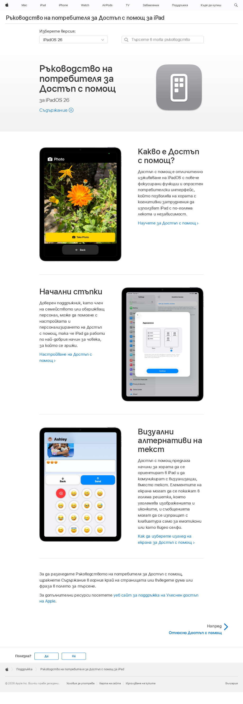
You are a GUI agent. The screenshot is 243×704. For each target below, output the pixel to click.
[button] (236, 5)
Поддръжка (24, 669)
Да (46, 656)
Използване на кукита (140, 683)
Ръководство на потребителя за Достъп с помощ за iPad (85, 17)
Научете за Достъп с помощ (167, 223)
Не (74, 656)
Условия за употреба (80, 683)
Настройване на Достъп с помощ (65, 357)
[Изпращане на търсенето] (126, 39)
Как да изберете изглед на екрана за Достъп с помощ (165, 539)
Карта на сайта (110, 683)
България (231, 683)
